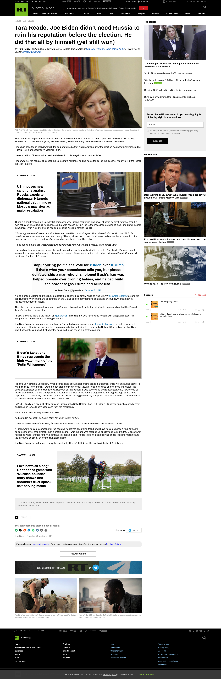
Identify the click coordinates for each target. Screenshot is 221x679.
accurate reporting (118, 296)
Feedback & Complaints (168, 661)
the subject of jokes (104, 324)
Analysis (141, 14)
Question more (43, 8)
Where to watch (116, 651)
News (17, 644)
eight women (61, 315)
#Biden (95, 265)
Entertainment (172, 14)
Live (112, 644)
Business (85, 14)
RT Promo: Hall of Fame (168, 654)
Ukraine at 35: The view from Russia (163, 283)
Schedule (114, 654)
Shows (187, 14)
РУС (27, 1)
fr (34, 631)
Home (18, 21)
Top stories (150, 22)
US (50, 536)
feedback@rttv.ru (113, 544)
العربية (17, 1)
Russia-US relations (37, 536)
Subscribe (157, 141)
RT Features (125, 14)
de (30, 631)
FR (36, 1)
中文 (44, 1)
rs (38, 631)
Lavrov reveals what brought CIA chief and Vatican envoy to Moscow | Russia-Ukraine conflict (101, 8)
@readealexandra (31, 52)
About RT (162, 651)
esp (20, 631)
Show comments (78, 554)
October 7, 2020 (93, 290)
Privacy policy (163, 647)
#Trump (117, 265)
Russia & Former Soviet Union (45, 14)
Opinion (155, 14)
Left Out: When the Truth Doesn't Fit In (105, 49)
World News (69, 14)
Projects (201, 14)
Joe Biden (20, 536)
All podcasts (200, 295)
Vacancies (162, 665)
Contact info (163, 658)
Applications (115, 647)
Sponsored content (118, 658)
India (99, 14)
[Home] (21, 9)
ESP (22, 1)
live (143, 8)
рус (25, 631)
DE (32, 1)
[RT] (66, 2)
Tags (24, 21)
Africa (110, 14)
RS (40, 1)
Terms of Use (163, 644)
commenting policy (41, 544)
